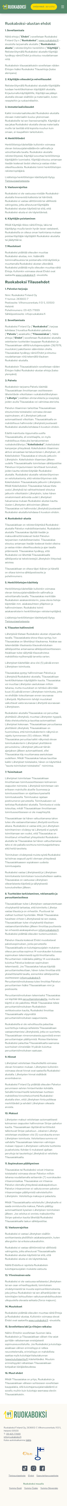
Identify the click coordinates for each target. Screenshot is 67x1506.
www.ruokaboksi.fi (49, 40)
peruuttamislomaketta (35, 999)
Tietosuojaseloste (17, 1475)
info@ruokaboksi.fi (48, 930)
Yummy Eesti (15, 1488)
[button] (62, 7)
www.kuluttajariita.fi (17, 1359)
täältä (28, 1440)
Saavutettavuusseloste (47, 1475)
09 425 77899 (13, 1433)
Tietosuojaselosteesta (17, 181)
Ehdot (31, 1475)
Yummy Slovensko (49, 1488)
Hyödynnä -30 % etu (44, 6)
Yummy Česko (31, 1488)
